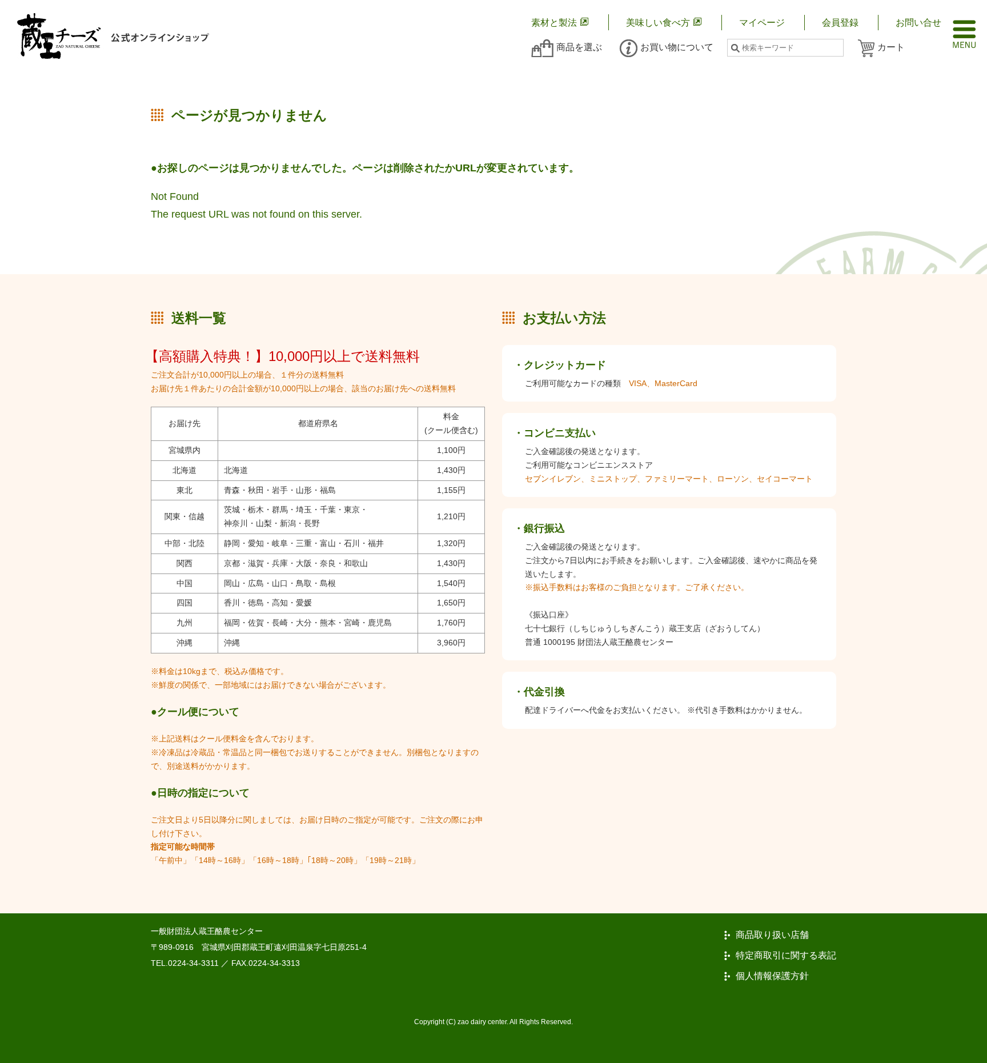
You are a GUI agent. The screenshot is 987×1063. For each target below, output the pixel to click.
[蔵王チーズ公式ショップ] (113, 36)
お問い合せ (918, 22)
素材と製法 (554, 22)
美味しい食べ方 (658, 22)
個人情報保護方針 (772, 976)
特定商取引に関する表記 (786, 955)
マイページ (762, 22)
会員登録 (840, 22)
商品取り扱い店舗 (772, 935)
